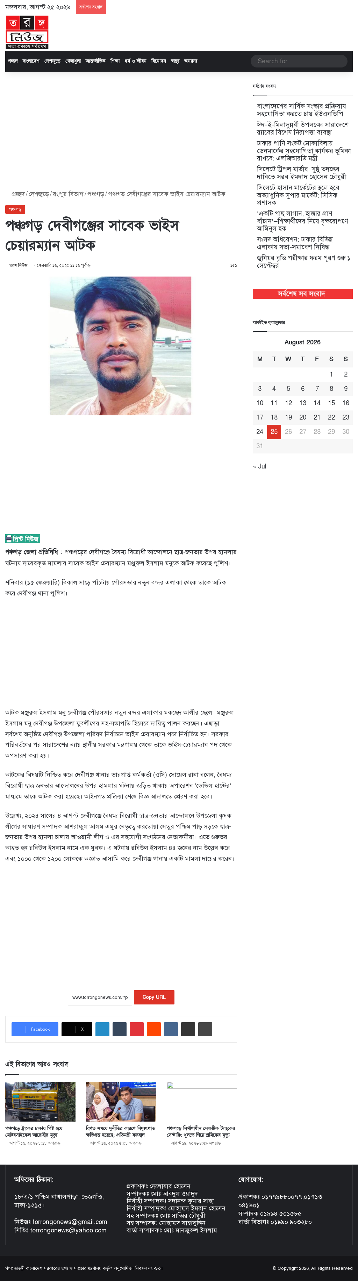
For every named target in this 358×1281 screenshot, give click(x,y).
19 (288, 417)
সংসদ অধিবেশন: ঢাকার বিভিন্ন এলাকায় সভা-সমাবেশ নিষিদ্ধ (295, 243)
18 (274, 417)
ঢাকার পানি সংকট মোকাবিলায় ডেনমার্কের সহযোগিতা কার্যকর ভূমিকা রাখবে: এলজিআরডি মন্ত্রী (304, 150)
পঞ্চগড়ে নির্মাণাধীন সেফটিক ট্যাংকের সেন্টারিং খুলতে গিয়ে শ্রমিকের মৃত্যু (201, 1131)
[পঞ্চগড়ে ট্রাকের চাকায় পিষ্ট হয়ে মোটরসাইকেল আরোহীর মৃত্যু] (40, 1101)
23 (345, 417)
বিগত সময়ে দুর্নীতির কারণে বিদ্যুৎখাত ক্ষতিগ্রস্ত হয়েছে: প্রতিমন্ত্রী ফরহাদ (120, 1131)
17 (259, 417)
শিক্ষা (115, 61)
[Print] (205, 1029)
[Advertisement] (121, 131)
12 (288, 403)
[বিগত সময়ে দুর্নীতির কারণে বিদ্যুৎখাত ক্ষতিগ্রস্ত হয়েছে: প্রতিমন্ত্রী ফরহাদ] (121, 1101)
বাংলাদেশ (31, 61)
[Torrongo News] (27, 32)
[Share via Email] (188, 1029)
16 (345, 403)
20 (302, 417)
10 (259, 403)
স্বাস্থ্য (175, 61)
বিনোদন (158, 61)
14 (317, 403)
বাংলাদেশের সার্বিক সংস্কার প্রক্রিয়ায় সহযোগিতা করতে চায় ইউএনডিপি (301, 110)
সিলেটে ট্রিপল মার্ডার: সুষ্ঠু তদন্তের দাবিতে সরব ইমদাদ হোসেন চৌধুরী (301, 173)
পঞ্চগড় (95, 194)
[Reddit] (154, 1029)
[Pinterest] (137, 1029)
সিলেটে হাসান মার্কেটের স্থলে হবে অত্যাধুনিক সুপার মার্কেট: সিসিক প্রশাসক (298, 195)
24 (259, 432)
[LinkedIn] (102, 1029)
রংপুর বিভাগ (68, 194)
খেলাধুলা (73, 61)
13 (302, 403)
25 (274, 432)
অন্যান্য (190, 61)
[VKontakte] (171, 1029)
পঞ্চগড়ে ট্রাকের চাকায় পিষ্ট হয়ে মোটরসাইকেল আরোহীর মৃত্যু (33, 1131)
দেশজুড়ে (52, 61)
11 (274, 403)
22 (331, 417)
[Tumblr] (120, 1029)
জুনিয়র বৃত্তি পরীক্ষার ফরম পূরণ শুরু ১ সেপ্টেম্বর (304, 262)
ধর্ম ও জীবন (135, 61)
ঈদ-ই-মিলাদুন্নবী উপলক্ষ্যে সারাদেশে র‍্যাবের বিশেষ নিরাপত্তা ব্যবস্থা (303, 128)
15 (331, 403)
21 (317, 417)
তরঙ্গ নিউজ (18, 265)
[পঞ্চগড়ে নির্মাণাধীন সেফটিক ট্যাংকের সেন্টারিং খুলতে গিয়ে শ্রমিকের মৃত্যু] (202, 1101)
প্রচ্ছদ (13, 61)
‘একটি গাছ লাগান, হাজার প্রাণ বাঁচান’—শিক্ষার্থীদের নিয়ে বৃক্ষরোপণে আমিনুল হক (302, 220)
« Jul (259, 466)
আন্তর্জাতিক (96, 61)
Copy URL (154, 997)
